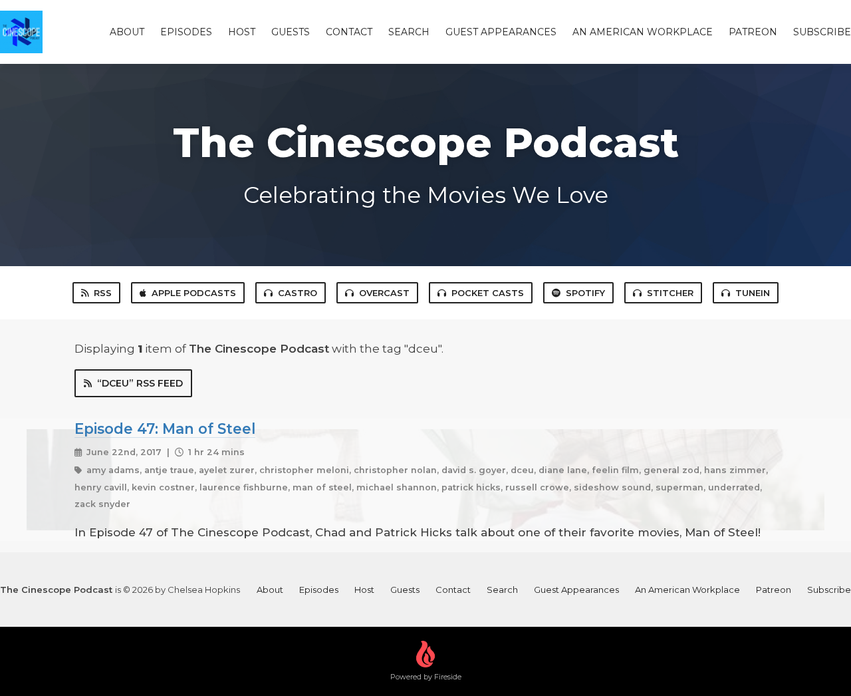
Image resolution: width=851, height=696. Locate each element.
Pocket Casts (487, 292)
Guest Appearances (500, 32)
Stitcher (670, 292)
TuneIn (752, 292)
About (127, 32)
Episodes (186, 32)
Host (241, 32)
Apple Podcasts (194, 292)
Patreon (753, 32)
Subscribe (822, 32)
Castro (297, 292)
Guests (290, 32)
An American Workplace (642, 32)
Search (408, 32)
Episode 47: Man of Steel (164, 428)
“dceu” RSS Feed (140, 383)
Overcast (384, 292)
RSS (103, 292)
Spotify (585, 292)
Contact (349, 32)
